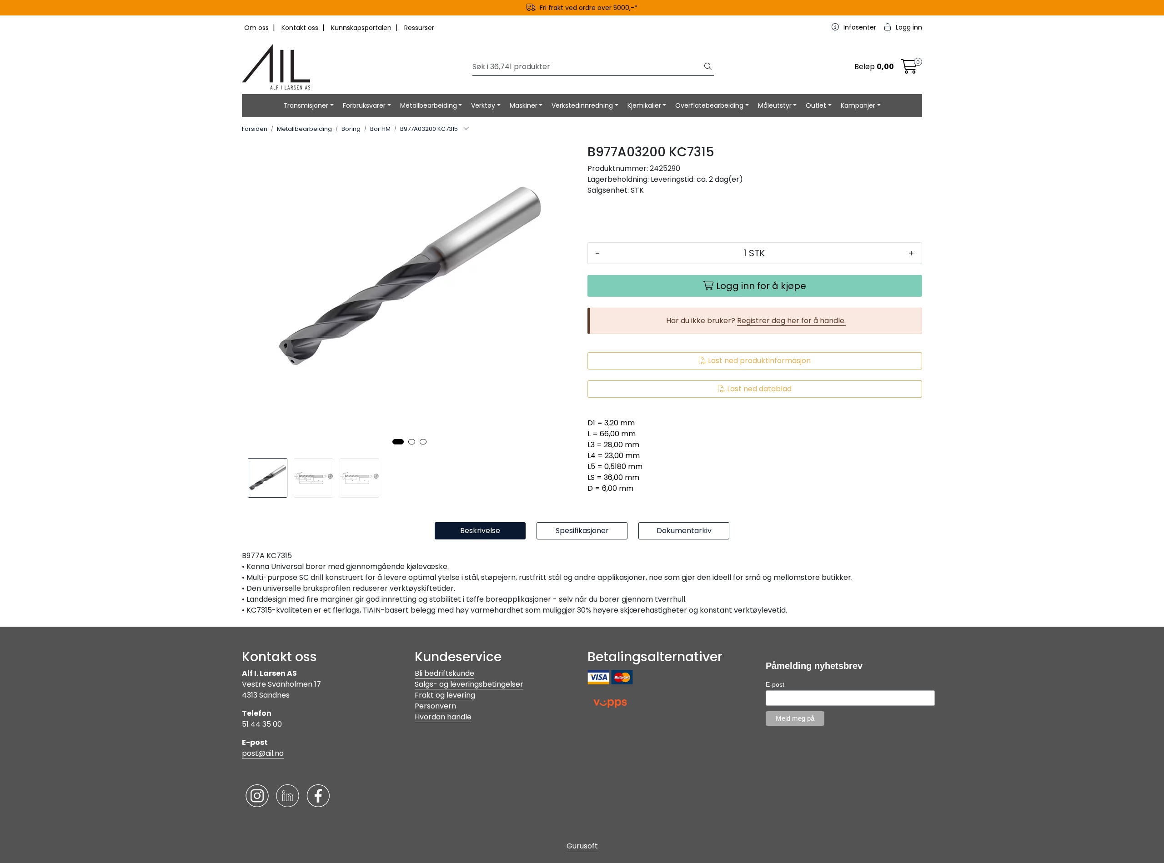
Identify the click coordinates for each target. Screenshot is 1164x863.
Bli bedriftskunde (444, 673)
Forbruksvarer (364, 105)
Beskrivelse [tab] (480, 530)
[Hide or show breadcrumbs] (466, 129)
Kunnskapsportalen (362, 27)
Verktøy (483, 105)
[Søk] (708, 67)
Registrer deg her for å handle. (791, 320)
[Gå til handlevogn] (909, 69)
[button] (398, 441)
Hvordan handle (443, 717)
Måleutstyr (775, 105)
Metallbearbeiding (428, 105)
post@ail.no (263, 753)
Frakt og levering (445, 695)
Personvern (435, 706)
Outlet (816, 105)
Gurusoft (582, 846)
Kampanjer (858, 105)
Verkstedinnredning (582, 105)
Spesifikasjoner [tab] (582, 530)
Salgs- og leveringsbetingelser (469, 684)
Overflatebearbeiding (709, 105)
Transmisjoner (305, 105)
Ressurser (419, 27)
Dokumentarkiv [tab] (684, 530)
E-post (775, 684)
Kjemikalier (644, 105)
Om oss (257, 27)
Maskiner (523, 105)
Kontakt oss (300, 27)
